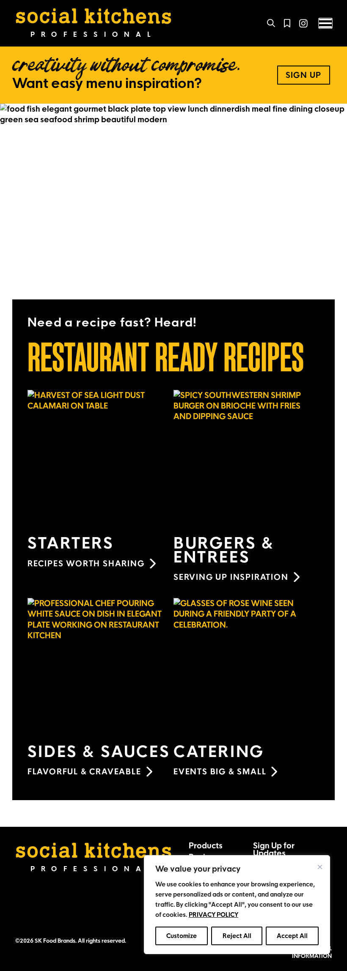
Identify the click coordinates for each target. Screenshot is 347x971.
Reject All (237, 936)
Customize (181, 936)
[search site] (271, 23)
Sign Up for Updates (274, 849)
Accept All (292, 936)
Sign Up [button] (304, 75)
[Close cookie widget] (320, 867)
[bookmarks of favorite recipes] (287, 23)
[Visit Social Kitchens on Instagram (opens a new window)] (303, 23)
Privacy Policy (213, 915)
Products (206, 845)
